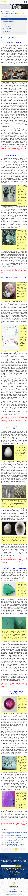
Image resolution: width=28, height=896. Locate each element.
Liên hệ (20, 891)
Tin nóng (5, 16)
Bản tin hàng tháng (7, 19)
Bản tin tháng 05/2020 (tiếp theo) (14, 835)
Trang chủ (6, 889)
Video (4, 33)
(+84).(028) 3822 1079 (16, 872)
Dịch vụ (16, 889)
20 (10, 851)
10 (8, 851)
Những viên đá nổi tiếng (8, 21)
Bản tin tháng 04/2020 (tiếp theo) (14, 842)
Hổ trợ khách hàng (13, 891)
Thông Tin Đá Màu (7, 26)
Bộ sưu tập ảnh (6, 31)
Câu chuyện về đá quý (8, 28)
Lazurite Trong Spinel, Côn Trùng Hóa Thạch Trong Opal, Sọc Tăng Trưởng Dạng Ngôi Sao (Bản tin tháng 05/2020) (17, 839)
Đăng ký (18, 865)
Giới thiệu (12, 889)
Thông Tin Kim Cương (8, 23)
